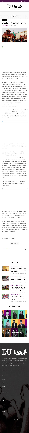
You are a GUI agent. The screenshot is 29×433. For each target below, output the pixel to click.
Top (15, 430)
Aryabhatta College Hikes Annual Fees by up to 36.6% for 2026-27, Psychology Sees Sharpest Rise (18, 289)
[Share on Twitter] (22, 249)
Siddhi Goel (5, 25)
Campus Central (14, 294)
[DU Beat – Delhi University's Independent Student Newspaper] (14, 7)
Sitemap (3, 386)
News (3, 396)
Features (14, 328)
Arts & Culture (14, 266)
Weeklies (4, 407)
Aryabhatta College (15, 285)
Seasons (3, 411)
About (3, 375)
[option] (14, 323)
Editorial (4, 404)
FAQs (3, 383)
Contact (3, 379)
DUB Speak (4, 20)
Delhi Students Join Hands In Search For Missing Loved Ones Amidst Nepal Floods (19, 279)
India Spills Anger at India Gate (14, 23)
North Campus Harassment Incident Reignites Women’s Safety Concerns (19, 298)
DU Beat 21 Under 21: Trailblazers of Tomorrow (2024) (14, 331)
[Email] (25, 249)
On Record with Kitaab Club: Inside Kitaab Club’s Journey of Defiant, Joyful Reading (19, 270)
